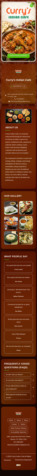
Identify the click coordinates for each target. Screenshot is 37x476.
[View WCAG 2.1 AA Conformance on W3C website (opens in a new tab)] (18, 465)
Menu (26, 420)
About (19, 420)
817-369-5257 (18, 442)
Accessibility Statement (18, 432)
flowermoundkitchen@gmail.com (18, 445)
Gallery (22, 424)
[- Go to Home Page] (18, 71)
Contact (14, 424)
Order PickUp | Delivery (18, 56)
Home (11, 420)
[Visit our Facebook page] (24, 86)
